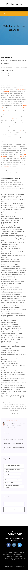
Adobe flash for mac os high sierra (13, 479)
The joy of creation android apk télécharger (12, 378)
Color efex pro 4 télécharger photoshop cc (14, 443)
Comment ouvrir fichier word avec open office (13, 296)
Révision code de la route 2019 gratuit (11, 265)
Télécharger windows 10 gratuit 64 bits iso (12, 242)
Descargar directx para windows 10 (10, 307)
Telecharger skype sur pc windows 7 (11, 248)
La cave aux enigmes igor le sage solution (12, 395)
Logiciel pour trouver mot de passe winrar (12, 278)
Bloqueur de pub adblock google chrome (12, 293)
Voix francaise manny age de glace (10, 261)
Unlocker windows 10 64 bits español (11, 229)
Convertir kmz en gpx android (9, 233)
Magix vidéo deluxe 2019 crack (9, 363)
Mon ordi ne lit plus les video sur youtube (12, 231)
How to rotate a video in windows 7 (10, 350)
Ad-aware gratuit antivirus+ (8, 250)
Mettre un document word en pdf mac (11, 196)
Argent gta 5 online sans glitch (9, 280)
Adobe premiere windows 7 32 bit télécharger (13, 270)
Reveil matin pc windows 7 (8, 371)
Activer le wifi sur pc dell (8, 352)
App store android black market (9, 324)
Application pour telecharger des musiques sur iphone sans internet (13, 466)
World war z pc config (7, 369)
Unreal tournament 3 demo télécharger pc (12, 235)
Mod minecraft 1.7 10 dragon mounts (11, 266)
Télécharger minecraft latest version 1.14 (12, 203)
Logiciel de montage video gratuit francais (14, 439)
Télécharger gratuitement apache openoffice (13, 272)
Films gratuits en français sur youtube (11, 313)
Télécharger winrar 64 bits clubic (10, 335)
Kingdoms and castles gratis (9, 380)
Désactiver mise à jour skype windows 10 (14, 554)
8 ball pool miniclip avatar (8, 319)
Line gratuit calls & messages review (11, 345)
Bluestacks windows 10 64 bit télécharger (12, 306)
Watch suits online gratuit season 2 (10, 287)
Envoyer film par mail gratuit (8, 263)
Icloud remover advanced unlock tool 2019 (12, 386)
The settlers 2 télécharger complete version (13, 300)
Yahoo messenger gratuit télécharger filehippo (13, 226)
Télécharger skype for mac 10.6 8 (10, 320)
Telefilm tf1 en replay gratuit (14, 556)
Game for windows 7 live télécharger (11, 326)
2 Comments (6, 63)
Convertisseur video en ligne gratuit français (13, 298)
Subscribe (14, 509)
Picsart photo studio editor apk (12, 474)
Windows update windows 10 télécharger (12, 337)
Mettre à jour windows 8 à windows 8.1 (11, 389)
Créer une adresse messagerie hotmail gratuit (13, 237)
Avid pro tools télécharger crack (9, 224)
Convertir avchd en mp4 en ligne (10, 246)
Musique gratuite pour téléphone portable (12, 281)
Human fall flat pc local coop (8, 216)
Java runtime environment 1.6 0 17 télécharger (13, 268)
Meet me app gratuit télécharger (10, 244)
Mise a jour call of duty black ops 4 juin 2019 (13, 397)
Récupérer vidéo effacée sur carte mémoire (13, 274)
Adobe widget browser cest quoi (10, 220)
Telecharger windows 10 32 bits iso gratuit (12, 194)
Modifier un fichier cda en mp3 (9, 332)
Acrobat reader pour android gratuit (10, 227)
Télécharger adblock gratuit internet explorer (13, 207)
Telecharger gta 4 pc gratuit (8, 361)
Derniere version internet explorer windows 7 (12, 486)
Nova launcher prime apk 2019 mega (11, 198)
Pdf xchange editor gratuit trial (9, 343)
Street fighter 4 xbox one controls (12, 482)
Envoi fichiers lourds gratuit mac (10, 222)
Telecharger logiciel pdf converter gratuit (12, 328)
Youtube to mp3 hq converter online (10, 294)
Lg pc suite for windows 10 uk (12, 477)
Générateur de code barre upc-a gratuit (11, 333)
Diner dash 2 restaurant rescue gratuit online (13, 330)
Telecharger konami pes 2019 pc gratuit (12, 205)
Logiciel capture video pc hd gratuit (10, 276)
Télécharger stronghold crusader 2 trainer (12, 218)
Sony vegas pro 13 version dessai (14, 552)
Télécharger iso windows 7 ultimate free (12, 372)
